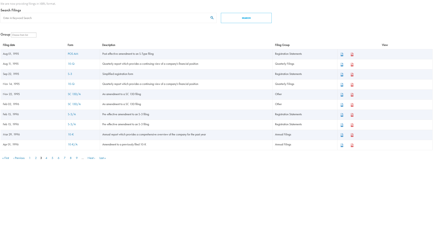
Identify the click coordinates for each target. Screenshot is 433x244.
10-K (71, 134)
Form (70, 45)
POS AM (73, 54)
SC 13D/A (74, 94)
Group (5, 34)
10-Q (71, 64)
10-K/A (72, 144)
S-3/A (72, 114)
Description (108, 45)
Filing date (9, 45)
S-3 (70, 74)
